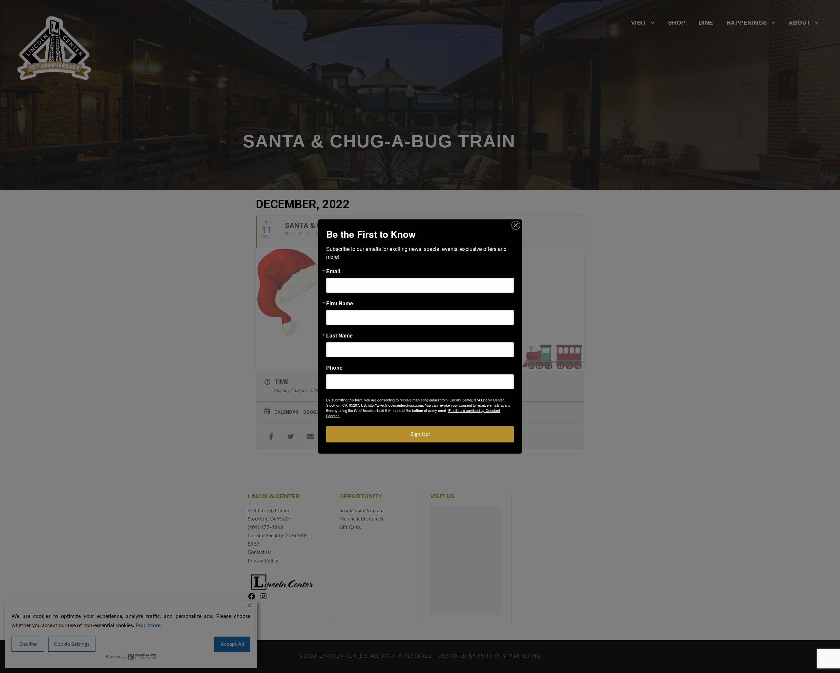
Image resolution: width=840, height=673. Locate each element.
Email (333, 271)
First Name (339, 303)
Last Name (339, 335)
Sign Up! (420, 434)
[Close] (516, 225)
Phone (334, 367)
